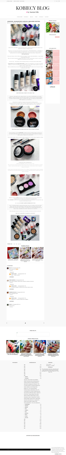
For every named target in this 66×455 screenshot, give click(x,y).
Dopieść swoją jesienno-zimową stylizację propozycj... (31, 381)
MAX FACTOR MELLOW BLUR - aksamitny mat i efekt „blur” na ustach (37, 260)
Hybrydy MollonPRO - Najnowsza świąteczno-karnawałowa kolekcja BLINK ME (53, 355)
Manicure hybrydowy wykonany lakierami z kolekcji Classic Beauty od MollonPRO (26, 355)
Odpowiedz (11, 270)
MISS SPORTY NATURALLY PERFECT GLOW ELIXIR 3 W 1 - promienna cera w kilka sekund (25, 260)
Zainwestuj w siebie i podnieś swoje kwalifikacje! (31, 379)
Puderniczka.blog (12, 292)
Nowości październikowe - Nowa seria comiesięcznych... (32, 402)
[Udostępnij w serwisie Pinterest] (20, 244)
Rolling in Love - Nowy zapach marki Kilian (30, 388)
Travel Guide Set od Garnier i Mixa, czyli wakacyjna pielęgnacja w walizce (56, 59)
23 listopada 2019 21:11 (16, 304)
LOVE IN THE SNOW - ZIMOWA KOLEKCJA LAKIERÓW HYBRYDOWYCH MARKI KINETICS (40, 355)
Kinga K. (10, 304)
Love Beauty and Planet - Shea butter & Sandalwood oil (32, 385)
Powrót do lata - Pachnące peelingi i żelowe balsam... (31, 394)
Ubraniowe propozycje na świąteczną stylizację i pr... (31, 382)
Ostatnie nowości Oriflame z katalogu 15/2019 (30, 401)
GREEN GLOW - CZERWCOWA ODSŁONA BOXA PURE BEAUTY (13, 259)
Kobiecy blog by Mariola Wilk (15, 449)
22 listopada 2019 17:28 (22, 273)
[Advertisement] (52, 94)
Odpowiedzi (12, 272)
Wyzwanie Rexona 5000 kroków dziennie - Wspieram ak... (32, 392)
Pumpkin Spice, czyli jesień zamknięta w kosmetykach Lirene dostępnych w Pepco (56, 73)
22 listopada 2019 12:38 (21, 292)
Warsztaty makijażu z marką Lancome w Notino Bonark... (32, 398)
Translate (53, 365)
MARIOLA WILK (14, 273)
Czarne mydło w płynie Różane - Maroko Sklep (56, 51)
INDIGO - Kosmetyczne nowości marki (56, 65)
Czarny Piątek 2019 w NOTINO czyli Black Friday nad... (32, 391)
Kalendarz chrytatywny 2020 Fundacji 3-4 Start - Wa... (32, 389)
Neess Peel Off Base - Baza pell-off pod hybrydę (13, 354)
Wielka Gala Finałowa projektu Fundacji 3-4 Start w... (31, 395)
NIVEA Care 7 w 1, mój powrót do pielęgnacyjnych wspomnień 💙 (56, 79)
